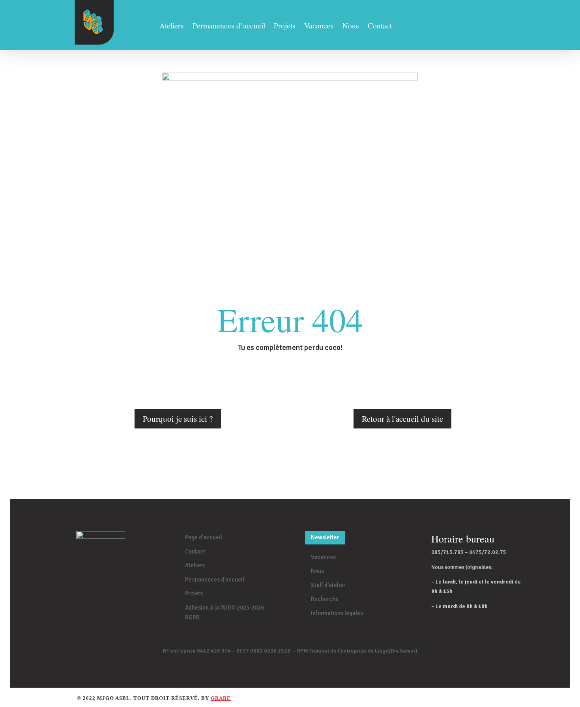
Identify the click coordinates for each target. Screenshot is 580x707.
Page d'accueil (203, 537)
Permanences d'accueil (214, 579)
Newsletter (325, 537)
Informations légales (337, 613)
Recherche (325, 598)
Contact (380, 27)
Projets (285, 27)
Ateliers (171, 27)
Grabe (221, 698)
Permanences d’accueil (229, 27)
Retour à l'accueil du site (402, 418)
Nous (350, 27)
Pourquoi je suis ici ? (178, 418)
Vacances (319, 27)
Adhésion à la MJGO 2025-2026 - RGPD (226, 612)
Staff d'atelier (328, 585)
